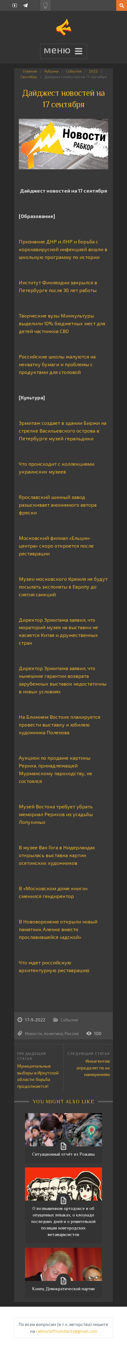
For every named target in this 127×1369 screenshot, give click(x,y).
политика (53, 1033)
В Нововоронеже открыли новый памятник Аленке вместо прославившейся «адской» (58, 929)
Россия (72, 1033)
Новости (33, 1033)
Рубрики (51, 71)
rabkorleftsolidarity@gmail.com (66, 1331)
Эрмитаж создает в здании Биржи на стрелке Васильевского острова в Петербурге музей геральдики (62, 430)
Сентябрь (28, 76)
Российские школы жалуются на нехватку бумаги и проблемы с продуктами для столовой (57, 364)
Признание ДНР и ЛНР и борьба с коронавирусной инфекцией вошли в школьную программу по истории (63, 249)
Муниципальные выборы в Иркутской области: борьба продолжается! (38, 1076)
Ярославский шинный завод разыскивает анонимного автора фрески (57, 504)
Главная (30, 71)
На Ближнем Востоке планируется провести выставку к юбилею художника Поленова (59, 724)
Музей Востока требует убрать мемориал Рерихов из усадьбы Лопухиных (56, 814)
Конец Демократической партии (63, 1288)
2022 (93, 71)
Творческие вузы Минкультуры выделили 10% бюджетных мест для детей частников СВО (62, 323)
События (73, 71)
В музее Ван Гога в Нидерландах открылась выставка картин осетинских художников (57, 855)
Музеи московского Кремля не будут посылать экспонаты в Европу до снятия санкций (63, 586)
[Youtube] (14, 5)
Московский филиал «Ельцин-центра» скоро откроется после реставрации (56, 545)
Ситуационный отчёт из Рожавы (63, 1154)
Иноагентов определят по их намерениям (93, 1067)
